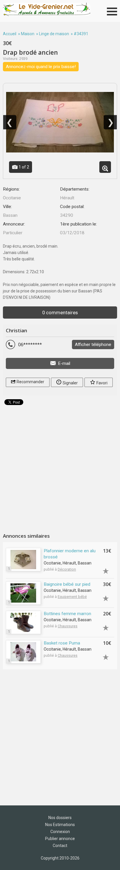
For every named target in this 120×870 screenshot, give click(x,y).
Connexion (60, 831)
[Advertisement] (60, 467)
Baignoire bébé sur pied (67, 584)
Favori (101, 383)
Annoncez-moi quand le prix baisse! (41, 66)
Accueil (9, 33)
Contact (60, 845)
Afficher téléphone (93, 344)
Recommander (30, 381)
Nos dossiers (60, 817)
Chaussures (67, 626)
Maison (27, 33)
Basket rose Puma (62, 643)
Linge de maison (54, 33)
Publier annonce (60, 838)
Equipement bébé (72, 596)
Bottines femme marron (67, 613)
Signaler (70, 383)
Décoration (67, 569)
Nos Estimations (60, 824)
